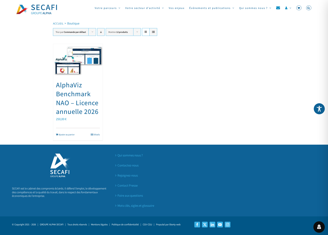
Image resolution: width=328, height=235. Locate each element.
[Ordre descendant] (101, 32)
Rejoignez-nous (127, 175)
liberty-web (175, 224)
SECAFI (59, 224)
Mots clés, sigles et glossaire (135, 205)
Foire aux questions (130, 195)
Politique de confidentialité (125, 224)
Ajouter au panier (67, 134)
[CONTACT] (278, 8)
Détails (96, 134)
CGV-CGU (147, 224)
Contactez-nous (128, 165)
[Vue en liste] (153, 32)
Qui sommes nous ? (130, 155)
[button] (308, 8)
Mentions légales (99, 224)
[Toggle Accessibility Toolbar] (319, 109)
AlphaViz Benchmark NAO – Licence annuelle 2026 (77, 98)
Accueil (58, 23)
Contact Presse (127, 185)
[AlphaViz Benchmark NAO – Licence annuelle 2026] (78, 60)
